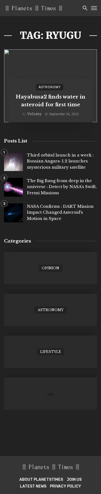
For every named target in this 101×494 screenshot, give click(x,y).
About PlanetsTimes (41, 479)
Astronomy (50, 87)
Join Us (74, 479)
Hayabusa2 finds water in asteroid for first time (50, 101)
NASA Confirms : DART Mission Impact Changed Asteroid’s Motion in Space (60, 212)
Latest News (33, 486)
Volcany (34, 114)
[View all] (50, 268)
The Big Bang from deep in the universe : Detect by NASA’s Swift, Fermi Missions (62, 186)
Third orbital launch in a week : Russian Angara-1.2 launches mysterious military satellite (60, 161)
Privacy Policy (65, 486)
